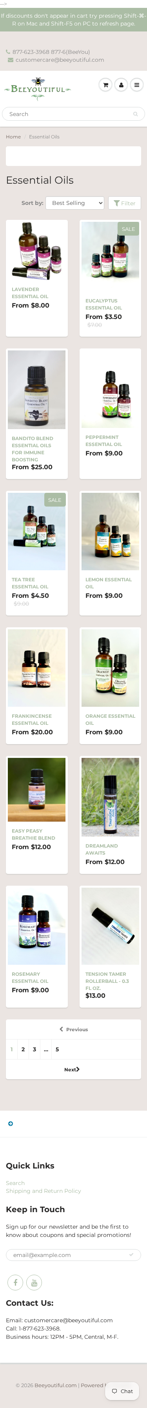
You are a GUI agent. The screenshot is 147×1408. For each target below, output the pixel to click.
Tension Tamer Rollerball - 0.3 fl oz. (107, 981)
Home (13, 137)
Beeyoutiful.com (55, 1385)
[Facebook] (15, 1282)
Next (70, 1070)
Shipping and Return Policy (43, 1190)
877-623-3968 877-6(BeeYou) (51, 51)
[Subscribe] (131, 1254)
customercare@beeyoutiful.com (60, 59)
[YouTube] (34, 1282)
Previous (77, 1029)
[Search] (135, 114)
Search (15, 1183)
